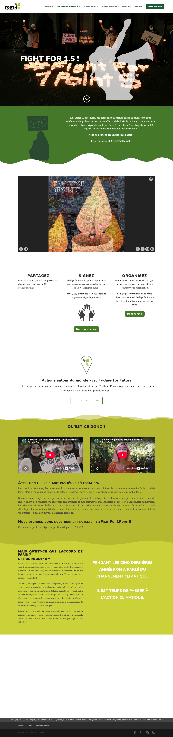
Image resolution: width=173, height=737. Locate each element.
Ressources (134, 313)
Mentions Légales (42, 725)
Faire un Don (155, 6)
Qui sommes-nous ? (67, 7)
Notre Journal (110, 7)
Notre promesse (86, 329)
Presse (138, 7)
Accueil (49, 7)
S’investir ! (90, 7)
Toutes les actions (86, 400)
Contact (126, 7)
